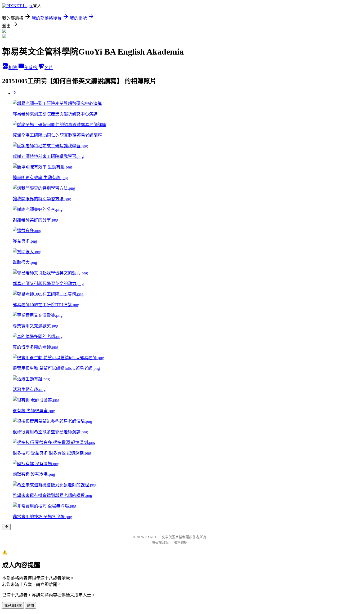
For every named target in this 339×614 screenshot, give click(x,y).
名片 (48, 67)
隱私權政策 (160, 542)
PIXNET (151, 537)
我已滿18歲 (13, 606)
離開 (30, 606)
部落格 (31, 67)
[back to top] (6, 527)
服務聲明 (181, 542)
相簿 (13, 67)
